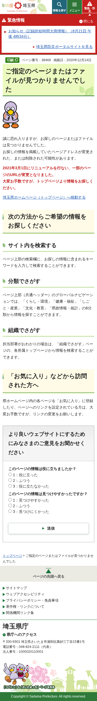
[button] (59, 7)
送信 (51, 528)
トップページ (12, 556)
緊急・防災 (89, 10)
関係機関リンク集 (20, 613)
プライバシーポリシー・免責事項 (32, 600)
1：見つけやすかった (31, 500)
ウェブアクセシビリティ (25, 594)
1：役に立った (25, 475)
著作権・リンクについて (25, 607)
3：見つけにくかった (31, 511)
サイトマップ (16, 588)
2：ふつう (21, 480)
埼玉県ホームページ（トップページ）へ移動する (44, 197)
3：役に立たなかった (31, 486)
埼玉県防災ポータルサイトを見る (64, 46)
